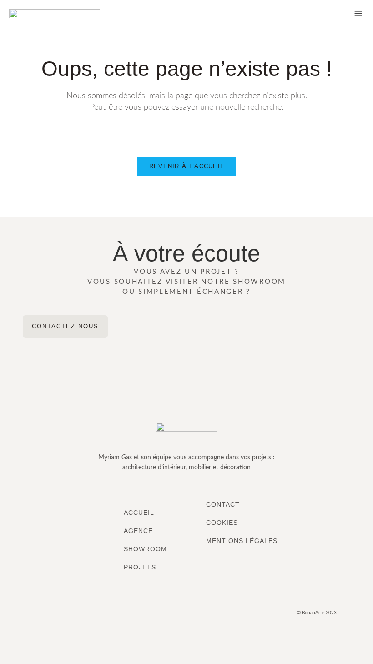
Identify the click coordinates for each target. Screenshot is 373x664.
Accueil (139, 512)
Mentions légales (241, 540)
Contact (223, 504)
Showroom (145, 549)
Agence (138, 530)
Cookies (222, 522)
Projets (140, 567)
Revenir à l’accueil (186, 166)
